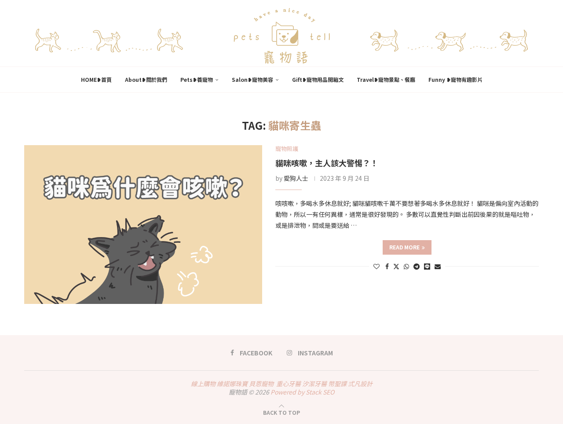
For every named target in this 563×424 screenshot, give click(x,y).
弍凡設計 (360, 383)
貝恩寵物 (261, 383)
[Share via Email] (438, 266)
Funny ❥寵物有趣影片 (455, 79)
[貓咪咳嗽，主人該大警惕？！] (143, 224)
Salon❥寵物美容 (252, 79)
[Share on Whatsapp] (406, 266)
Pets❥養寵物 (196, 79)
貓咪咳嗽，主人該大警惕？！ (326, 162)
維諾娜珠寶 (232, 383)
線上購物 (203, 383)
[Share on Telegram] (416, 266)
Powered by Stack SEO (302, 391)
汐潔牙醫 (314, 383)
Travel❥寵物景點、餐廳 (386, 79)
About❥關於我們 (146, 79)
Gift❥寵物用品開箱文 (318, 79)
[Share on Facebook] (387, 266)
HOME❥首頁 (96, 79)
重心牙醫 (288, 383)
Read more (404, 247)
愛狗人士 (296, 178)
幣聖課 (337, 383)
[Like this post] (376, 266)
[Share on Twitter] (396, 266)
